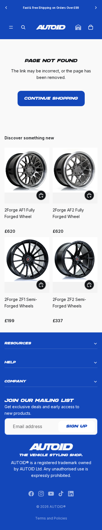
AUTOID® (58, 506)
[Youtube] (51, 493)
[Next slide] (96, 7)
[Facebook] (31, 493)
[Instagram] (41, 493)
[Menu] (11, 27)
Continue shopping (51, 98)
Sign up (76, 427)
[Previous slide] (6, 7)
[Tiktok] (61, 493)
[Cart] (90, 27)
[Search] (23, 27)
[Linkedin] (70, 493)
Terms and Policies (51, 518)
